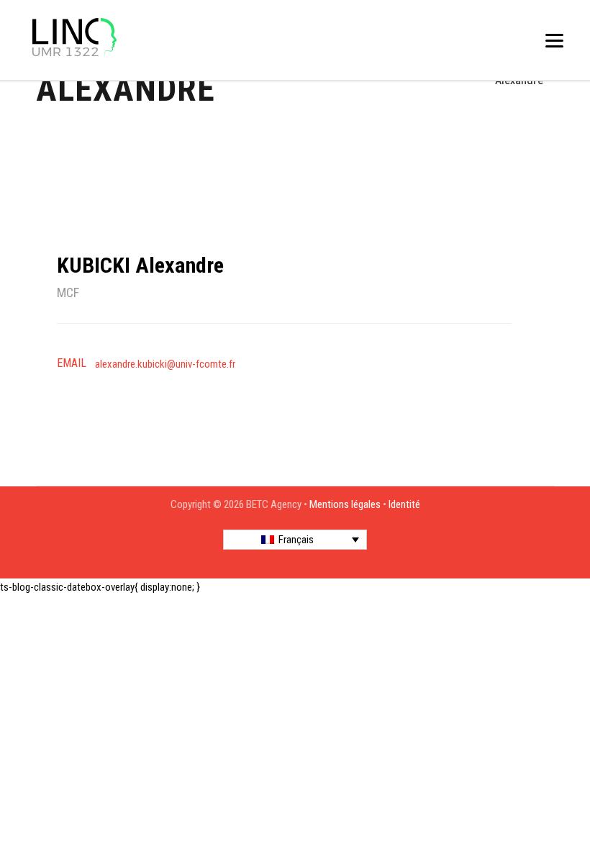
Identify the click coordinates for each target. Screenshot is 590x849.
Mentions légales (345, 504)
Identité (404, 504)
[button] (295, 540)
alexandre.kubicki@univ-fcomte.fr (165, 364)
